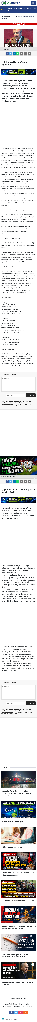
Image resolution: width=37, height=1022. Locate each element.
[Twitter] (10, 53)
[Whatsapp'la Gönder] (17, 53)
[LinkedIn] (14, 53)
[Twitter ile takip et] (16, 1012)
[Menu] (33, 3)
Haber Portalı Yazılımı (11, 1019)
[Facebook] (7, 53)
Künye (15, 1004)
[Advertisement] (18, 125)
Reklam (28, 1004)
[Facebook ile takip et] (11, 1012)
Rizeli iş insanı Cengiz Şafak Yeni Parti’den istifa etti (22, 9)
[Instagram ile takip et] (20, 1012)
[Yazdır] (25, 53)
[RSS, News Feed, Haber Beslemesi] (25, 1012)
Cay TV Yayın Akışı (27, 1006)
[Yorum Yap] (29, 53)
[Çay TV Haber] (10, 3)
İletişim (21, 1004)
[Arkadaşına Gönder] (21, 53)
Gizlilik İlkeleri (7, 1006)
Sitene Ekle (16, 1006)
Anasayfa (8, 1004)
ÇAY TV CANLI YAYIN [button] (18, 24)
